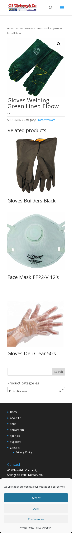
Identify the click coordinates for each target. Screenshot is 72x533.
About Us (16, 418)
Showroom (17, 430)
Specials (15, 436)
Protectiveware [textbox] (35, 391)
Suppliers (15, 442)
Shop (13, 424)
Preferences (36, 519)
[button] (58, 44)
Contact (15, 448)
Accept (36, 498)
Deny (36, 508)
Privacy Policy (27, 527)
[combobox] (36, 389)
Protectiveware (25, 28)
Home (10, 28)
